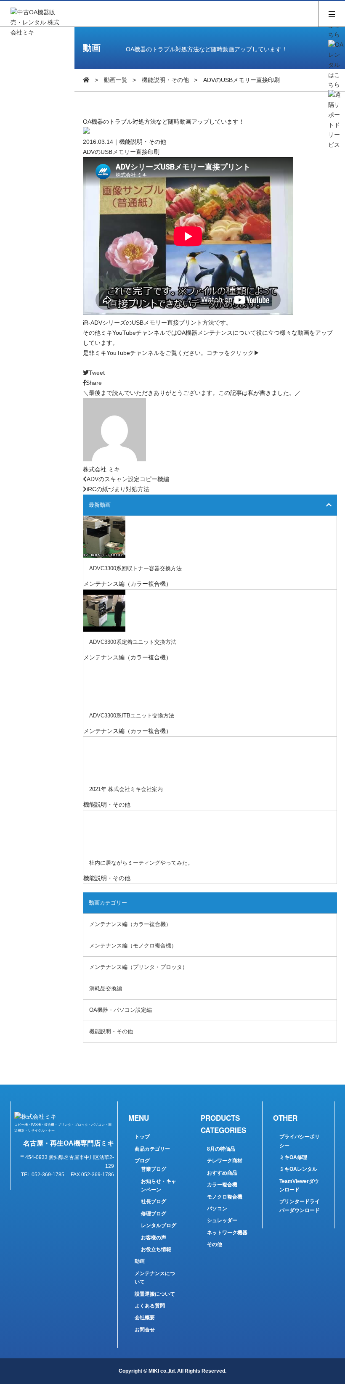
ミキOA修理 (293, 1157)
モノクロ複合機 (224, 1197)
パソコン (217, 1209)
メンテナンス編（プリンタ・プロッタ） (138, 967)
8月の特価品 (221, 1149)
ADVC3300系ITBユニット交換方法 (131, 715)
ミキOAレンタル (298, 1169)
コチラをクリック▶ (233, 352)
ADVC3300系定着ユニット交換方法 (132, 642)
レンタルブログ (158, 1225)
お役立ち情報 (156, 1249)
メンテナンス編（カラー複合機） (130, 924)
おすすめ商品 (222, 1173)
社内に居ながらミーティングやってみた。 (141, 863)
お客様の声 (153, 1238)
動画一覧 (115, 80)
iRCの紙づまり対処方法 (118, 489)
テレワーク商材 (224, 1161)
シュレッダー (222, 1220)
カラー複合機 (222, 1185)
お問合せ (145, 1330)
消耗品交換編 (105, 988)
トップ (142, 1137)
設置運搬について (155, 1294)
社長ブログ (153, 1201)
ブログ (142, 1161)
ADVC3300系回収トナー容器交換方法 (135, 568)
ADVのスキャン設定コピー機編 (128, 479)
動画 (140, 1261)
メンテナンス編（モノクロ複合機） (133, 945)
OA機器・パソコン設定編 (120, 1010)
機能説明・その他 (165, 80)
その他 (214, 1244)
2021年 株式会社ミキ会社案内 (126, 789)
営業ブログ (153, 1169)
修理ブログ (153, 1214)
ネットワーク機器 (227, 1233)
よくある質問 (150, 1306)
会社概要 (145, 1317)
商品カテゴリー (152, 1149)
